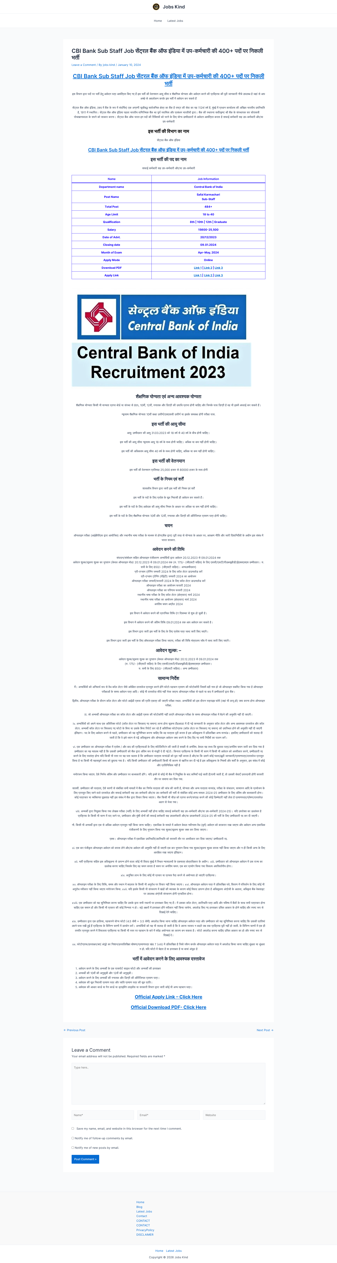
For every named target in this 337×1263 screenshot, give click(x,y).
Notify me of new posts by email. (97, 1147)
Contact (141, 1216)
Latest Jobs (175, 20)
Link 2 (207, 267)
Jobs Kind (174, 6)
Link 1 (198, 267)
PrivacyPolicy (145, 1230)
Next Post (265, 1030)
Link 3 (219, 267)
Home (158, 20)
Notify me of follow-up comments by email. (104, 1138)
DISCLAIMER (144, 1234)
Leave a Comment (84, 65)
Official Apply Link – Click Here (168, 997)
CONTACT (143, 1220)
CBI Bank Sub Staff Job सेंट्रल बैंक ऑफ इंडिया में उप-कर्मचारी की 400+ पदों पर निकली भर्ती (168, 150)
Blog (139, 1207)
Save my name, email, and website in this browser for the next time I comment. (129, 1128)
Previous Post (74, 1030)
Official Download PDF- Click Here (168, 1007)
